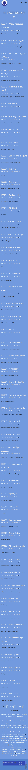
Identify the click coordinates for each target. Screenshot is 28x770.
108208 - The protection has (13, 546)
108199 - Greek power (11, 667)
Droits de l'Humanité (7, 736)
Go (1, 740)
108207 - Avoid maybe (11, 559)
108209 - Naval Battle (10, 533)
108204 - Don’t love (9, 598)
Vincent (2, 727)
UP (26, 765)
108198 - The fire (8, 680)
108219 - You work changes (13, 395)
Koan (3, 747)
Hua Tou (12, 742)
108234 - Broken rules (11, 195)
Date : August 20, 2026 (7, 224)
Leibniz (15, 725)
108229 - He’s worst (10, 260)
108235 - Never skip (10, 182)
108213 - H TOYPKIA (10, 480)
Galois (3, 725)
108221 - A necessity (10, 368)
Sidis (24, 725)
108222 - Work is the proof (13, 355)
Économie (22, 736)
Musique (18, 747)
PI (14, 716)
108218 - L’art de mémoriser (14, 408)
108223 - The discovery (11, 342)
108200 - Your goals (10, 654)
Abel (3, 721)
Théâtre (4, 751)
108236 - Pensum (8, 168)
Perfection (9, 716)
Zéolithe (18, 753)
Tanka (23, 749)
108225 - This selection (11, 316)
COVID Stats (21, 734)
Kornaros (8, 725)
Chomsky (4, 723)
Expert (14, 714)
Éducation (4, 738)
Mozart (20, 725)
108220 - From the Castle (12, 381)
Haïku (5, 740)
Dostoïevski (11, 723)
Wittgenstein (24, 727)
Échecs (16, 736)
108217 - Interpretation (11, 421)
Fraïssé (24, 723)
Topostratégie (12, 751)
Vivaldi (11, 727)
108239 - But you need (11, 129)
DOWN (26, 768)
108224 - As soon (8, 329)
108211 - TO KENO (9, 506)
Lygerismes (24, 714)
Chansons (21, 732)
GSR (18, 714)
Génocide (23, 738)
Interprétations (21, 745)
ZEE (14, 753)
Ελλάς (9, 714)
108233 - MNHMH (9, 208)
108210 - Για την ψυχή (11, 520)
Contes (15, 734)
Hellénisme (11, 740)
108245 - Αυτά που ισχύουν (13, 40)
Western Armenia (6, 753)
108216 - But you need (11, 434)
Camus (14, 721)
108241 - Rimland (9, 103)
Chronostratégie (7, 734)
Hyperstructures (20, 742)
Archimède (8, 721)
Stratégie (17, 749)
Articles (16, 30)
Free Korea (16, 738)
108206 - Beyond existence (13, 572)
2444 (20, 707)
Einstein (18, 723)
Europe (10, 738)
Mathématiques (10, 747)
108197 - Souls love (9, 693)
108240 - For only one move (13, 116)
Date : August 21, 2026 (7, 30)
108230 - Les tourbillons (11, 247)
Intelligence (12, 745)
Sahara (12, 749)
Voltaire (17, 727)
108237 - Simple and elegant (14, 155)
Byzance (15, 732)
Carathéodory (21, 721)
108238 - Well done (9, 142)
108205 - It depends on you (13, 585)
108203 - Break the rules (12, 611)
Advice (4, 732)
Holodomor (5, 742)
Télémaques (19, 716)
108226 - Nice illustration (12, 303)
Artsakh (9, 732)
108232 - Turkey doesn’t (12, 221)
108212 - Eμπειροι (9, 493)
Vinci (7, 727)
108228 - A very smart (11, 273)
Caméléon (3, 714)
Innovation (5, 745)
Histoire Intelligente (21, 740)
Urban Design (21, 751)
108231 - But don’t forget (12, 234)
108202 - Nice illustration (12, 624)
